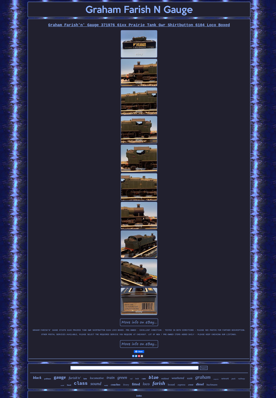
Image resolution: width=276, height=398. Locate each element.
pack (233, 379)
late (85, 378)
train (111, 377)
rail (131, 379)
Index (139, 396)
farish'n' (75, 378)
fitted (136, 384)
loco (146, 384)
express (181, 384)
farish (159, 383)
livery (126, 384)
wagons (215, 379)
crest (190, 384)
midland (165, 378)
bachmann (212, 384)
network (225, 378)
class (81, 383)
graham (203, 377)
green (122, 377)
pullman (47, 379)
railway (241, 378)
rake (144, 379)
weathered (178, 378)
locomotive (97, 378)
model (62, 385)
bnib (137, 379)
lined (69, 385)
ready (106, 385)
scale (189, 378)
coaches (115, 384)
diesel (200, 384)
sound (95, 383)
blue (153, 377)
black (37, 378)
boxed (171, 384)
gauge (60, 377)
